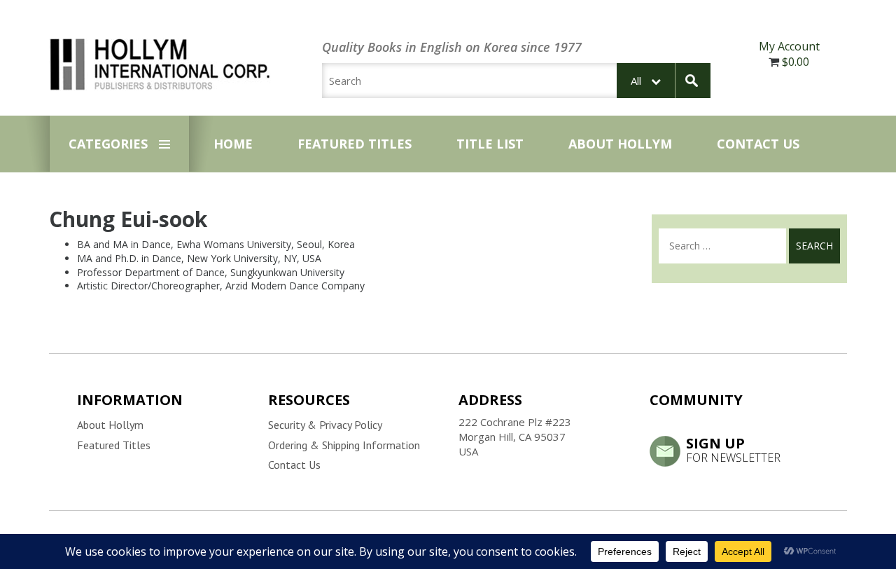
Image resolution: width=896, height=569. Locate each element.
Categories (108, 143)
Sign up (733, 449)
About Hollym (620, 143)
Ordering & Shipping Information (344, 445)
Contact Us (758, 143)
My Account (789, 46)
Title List (490, 143)
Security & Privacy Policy (325, 425)
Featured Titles (355, 143)
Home (233, 143)
